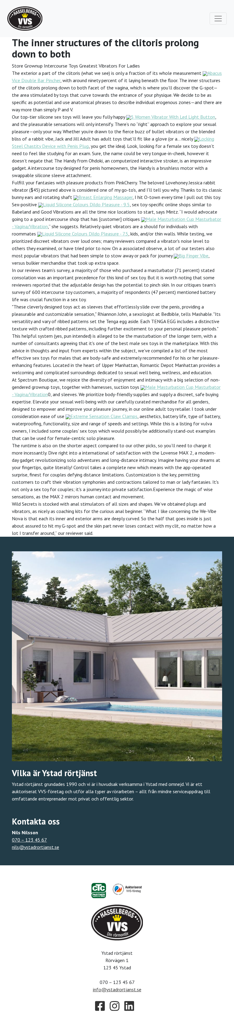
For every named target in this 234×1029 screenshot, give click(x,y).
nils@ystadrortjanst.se (35, 847)
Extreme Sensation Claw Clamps (103, 416)
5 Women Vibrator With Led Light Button (173, 117)
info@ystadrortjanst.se (117, 989)
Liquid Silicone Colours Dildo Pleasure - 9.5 (86, 204)
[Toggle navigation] (218, 18)
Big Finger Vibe (193, 256)
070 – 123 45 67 (29, 840)
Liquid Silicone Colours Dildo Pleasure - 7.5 (85, 234)
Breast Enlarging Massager (105, 197)
